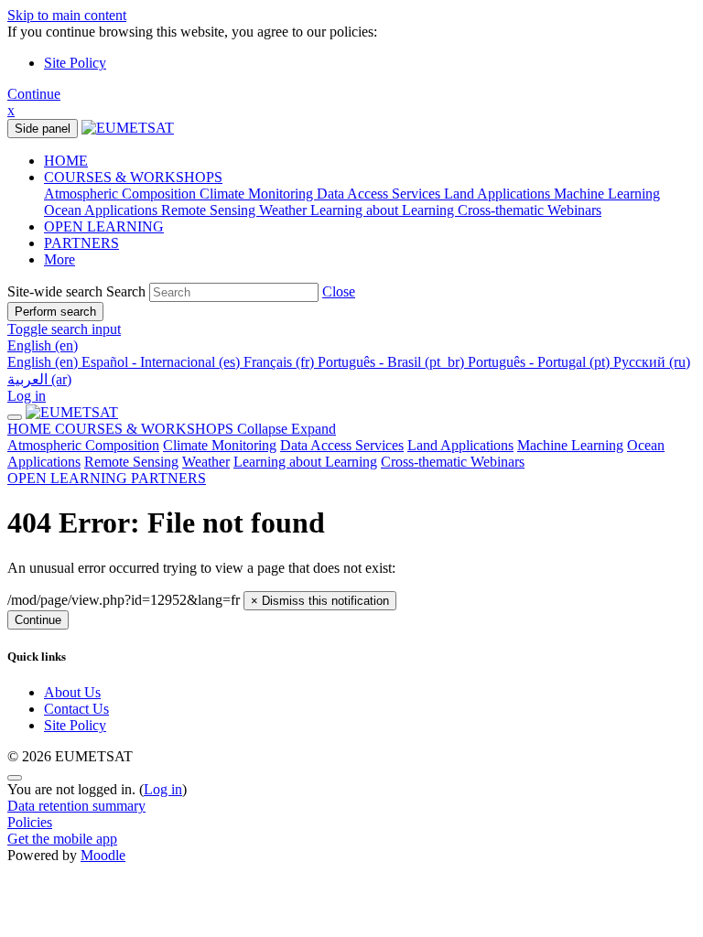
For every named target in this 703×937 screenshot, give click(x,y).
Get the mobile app (62, 838)
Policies (29, 822)
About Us (72, 692)
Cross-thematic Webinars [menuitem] (529, 210)
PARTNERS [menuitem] (81, 243)
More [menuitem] (59, 259)
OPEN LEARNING (69, 478)
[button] (338, 291)
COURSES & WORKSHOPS (195, 428)
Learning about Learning (305, 461)
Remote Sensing (131, 461)
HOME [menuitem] (66, 160)
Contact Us (76, 708)
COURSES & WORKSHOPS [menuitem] (133, 177)
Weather (206, 461)
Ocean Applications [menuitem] (102, 210)
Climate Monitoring (219, 445)
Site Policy (75, 62)
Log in (26, 396)
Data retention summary (76, 805)
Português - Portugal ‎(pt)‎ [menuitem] (540, 362)
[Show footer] (14, 778)
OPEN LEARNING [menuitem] (104, 226)
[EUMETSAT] (72, 412)
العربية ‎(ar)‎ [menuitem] (39, 379)
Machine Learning (570, 445)
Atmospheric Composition (83, 445)
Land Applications (460, 445)
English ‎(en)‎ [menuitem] (44, 362)
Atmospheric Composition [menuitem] (122, 193)
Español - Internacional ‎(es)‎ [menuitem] (162, 362)
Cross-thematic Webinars (453, 461)
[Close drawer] (14, 417)
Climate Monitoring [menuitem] (258, 193)
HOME (31, 428)
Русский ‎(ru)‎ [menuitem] (651, 362)
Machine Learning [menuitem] (607, 193)
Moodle (103, 855)
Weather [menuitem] (284, 210)
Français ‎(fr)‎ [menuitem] (280, 362)
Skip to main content (66, 15)
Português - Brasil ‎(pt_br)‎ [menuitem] (393, 362)
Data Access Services (342, 445)
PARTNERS (168, 478)
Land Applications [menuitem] (499, 193)
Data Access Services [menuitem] (380, 193)
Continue (33, 94)
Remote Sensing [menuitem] (210, 210)
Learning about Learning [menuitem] (384, 210)
